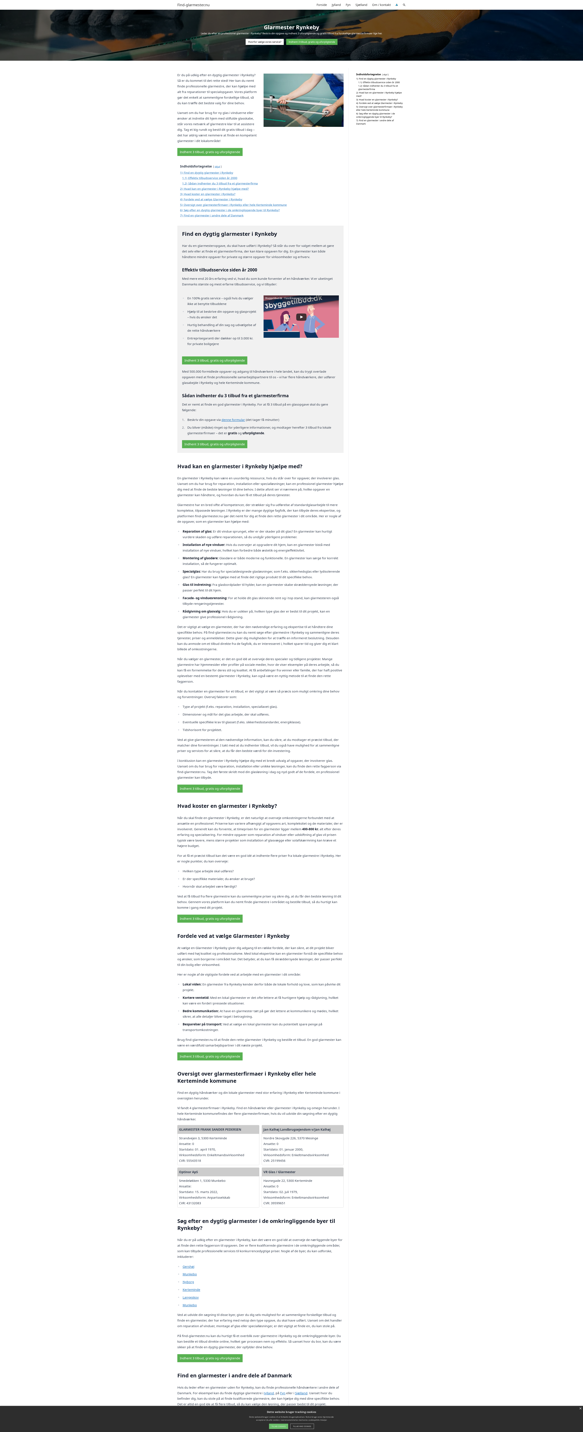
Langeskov (191, 1297)
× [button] (580, 1408)
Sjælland (361, 5)
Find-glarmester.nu (193, 4)
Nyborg (188, 1282)
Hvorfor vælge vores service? (264, 42)
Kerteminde (191, 1289)
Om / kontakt (381, 5)
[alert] (291, 1419)
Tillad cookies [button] (279, 1426)
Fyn (348, 5)
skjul (217, 166)
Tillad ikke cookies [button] (302, 1426)
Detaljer (323, 1420)
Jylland (336, 5)
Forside (322, 5)
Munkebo (190, 1274)
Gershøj (188, 1266)
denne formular (233, 420)
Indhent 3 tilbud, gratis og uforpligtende (312, 42)
